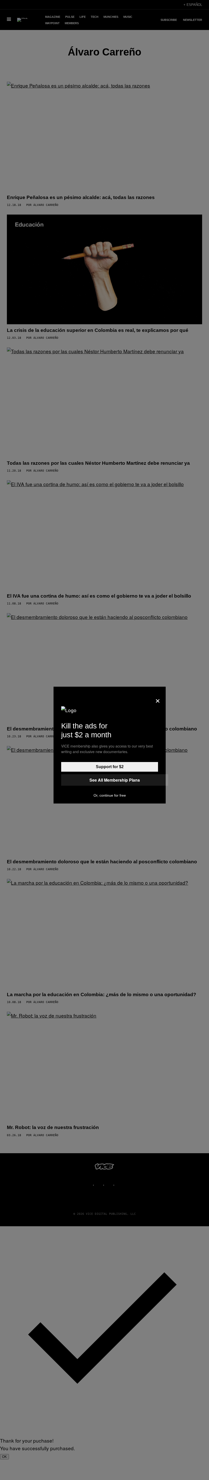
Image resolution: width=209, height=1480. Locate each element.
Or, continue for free (110, 795)
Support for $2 (110, 767)
